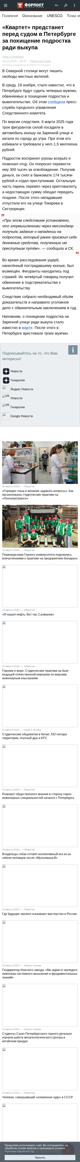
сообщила (56, 102)
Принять (40, 1157)
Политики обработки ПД (19, 1151)
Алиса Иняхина (13, 56)
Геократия (10, 16)
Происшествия (40, 61)
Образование (32, 16)
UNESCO (55, 16)
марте (27, 328)
